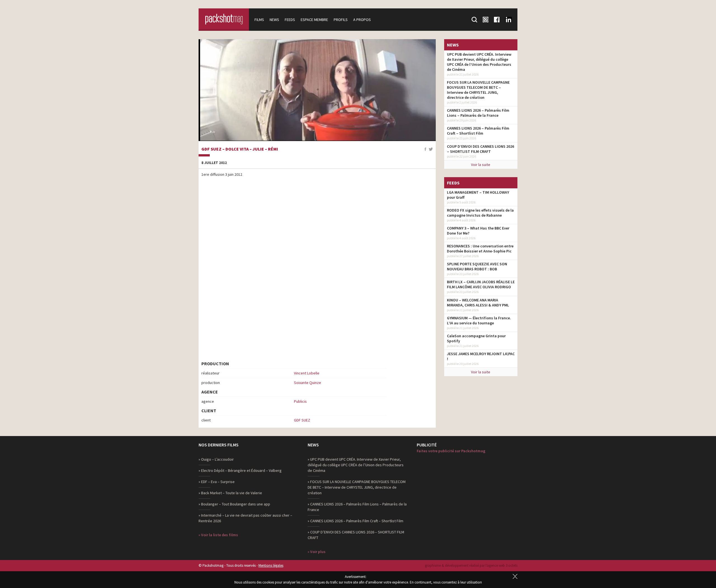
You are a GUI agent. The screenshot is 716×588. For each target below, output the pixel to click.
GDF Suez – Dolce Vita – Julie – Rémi (239, 149)
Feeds (290, 19)
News (274, 19)
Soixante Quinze (307, 382)
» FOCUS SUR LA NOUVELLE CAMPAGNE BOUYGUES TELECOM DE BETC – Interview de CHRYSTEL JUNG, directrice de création (357, 487)
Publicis (300, 401)
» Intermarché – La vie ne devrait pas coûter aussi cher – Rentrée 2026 (245, 518)
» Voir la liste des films (218, 534)
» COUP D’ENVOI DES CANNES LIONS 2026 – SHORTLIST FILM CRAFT (356, 535)
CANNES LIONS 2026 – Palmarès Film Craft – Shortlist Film (478, 131)
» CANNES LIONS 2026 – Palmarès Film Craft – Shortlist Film (355, 520)
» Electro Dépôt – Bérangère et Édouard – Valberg (240, 470)
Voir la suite (480, 164)
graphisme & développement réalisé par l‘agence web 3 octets (471, 565)
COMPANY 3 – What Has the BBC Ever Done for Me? (478, 231)
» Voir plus (317, 551)
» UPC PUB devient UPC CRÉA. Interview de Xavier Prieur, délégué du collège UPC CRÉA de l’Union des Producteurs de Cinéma (356, 465)
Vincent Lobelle (306, 373)
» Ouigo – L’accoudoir (216, 459)
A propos (362, 19)
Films (259, 19)
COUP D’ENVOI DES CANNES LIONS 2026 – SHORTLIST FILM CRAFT (480, 149)
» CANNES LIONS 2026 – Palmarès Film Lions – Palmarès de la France (357, 507)
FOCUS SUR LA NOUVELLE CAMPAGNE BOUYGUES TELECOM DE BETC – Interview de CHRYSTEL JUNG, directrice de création (478, 90)
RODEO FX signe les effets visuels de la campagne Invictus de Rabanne (480, 213)
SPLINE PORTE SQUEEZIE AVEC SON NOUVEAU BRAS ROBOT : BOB (477, 266)
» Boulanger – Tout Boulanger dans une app (234, 504)
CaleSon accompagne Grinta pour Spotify (476, 338)
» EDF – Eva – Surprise (217, 481)
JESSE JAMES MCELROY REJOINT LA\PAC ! (481, 356)
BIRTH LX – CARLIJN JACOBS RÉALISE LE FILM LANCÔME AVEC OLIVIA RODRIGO (481, 284)
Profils (341, 19)
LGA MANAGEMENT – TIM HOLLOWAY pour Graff (478, 195)
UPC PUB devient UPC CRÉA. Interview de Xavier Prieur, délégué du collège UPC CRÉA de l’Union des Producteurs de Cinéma (479, 62)
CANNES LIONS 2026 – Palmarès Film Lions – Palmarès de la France (478, 113)
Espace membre (314, 19)
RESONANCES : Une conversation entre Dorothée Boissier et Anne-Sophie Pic (480, 248)
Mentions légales (270, 565)
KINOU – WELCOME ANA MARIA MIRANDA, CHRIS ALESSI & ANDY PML (478, 302)
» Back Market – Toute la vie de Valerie (230, 492)
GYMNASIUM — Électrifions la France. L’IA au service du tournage (479, 320)
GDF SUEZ (302, 420)
